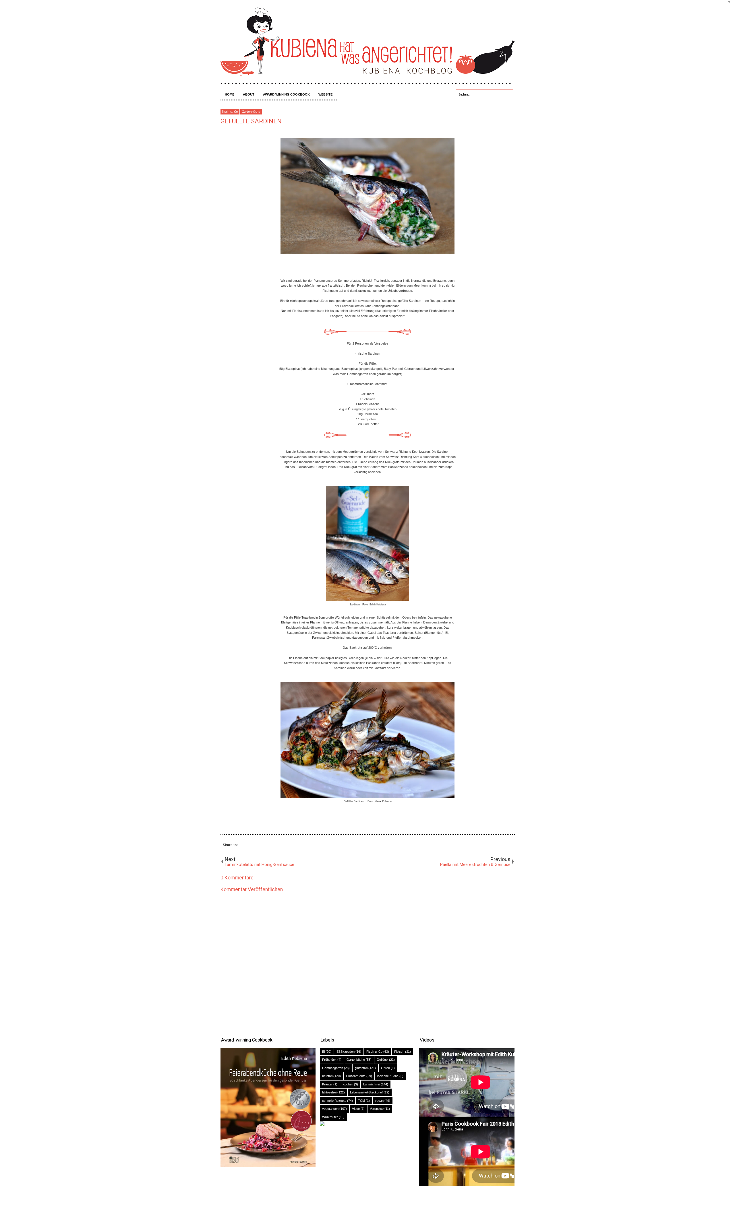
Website (325, 94)
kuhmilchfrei (371, 1084)
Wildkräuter (330, 1117)
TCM (361, 1100)
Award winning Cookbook (286, 94)
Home (229, 94)
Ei (323, 1051)
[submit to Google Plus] (263, 845)
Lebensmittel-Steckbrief (366, 1092)
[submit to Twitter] (255, 845)
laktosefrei (329, 1092)
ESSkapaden (345, 1051)
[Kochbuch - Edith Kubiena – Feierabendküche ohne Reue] (268, 1165)
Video (356, 1108)
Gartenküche (251, 112)
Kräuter (327, 1084)
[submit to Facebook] (246, 845)
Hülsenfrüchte (355, 1076)
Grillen (385, 1068)
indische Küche (388, 1076)
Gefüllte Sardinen (251, 121)
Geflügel (382, 1059)
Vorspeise (377, 1108)
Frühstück (329, 1059)
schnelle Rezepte (334, 1100)
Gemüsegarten (332, 1068)
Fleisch (399, 1051)
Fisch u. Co (230, 112)
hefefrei (327, 1076)
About (248, 94)
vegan (379, 1100)
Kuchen (348, 1084)
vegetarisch (330, 1108)
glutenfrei (361, 1068)
